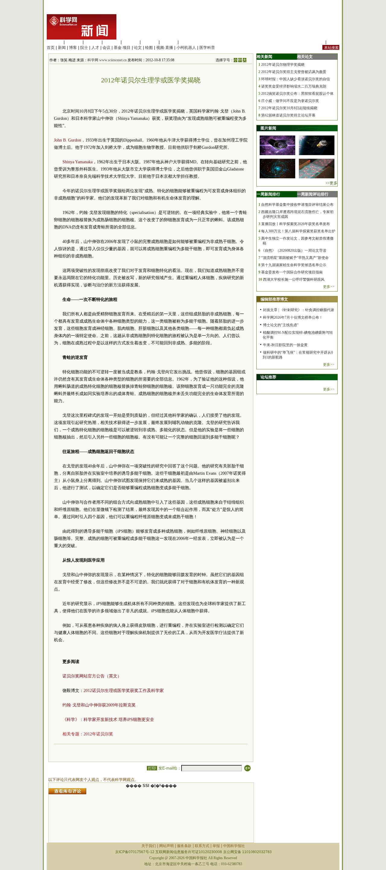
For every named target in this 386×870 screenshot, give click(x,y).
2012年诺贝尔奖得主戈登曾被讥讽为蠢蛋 (293, 72)
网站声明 (166, 846)
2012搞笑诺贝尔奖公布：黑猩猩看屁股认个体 (297, 93)
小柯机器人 (186, 47)
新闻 (62, 47)
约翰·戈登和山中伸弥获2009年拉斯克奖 (99, 705)
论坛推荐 (268, 377)
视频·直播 (164, 47)
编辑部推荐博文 (274, 299)
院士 (84, 47)
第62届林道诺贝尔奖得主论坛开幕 (288, 115)
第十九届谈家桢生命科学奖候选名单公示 (293, 265)
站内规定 (316, 42)
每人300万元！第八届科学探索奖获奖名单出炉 (298, 231)
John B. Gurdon (67, 140)
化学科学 (92, 42)
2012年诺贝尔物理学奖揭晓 (283, 64)
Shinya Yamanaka (77, 162)
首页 (51, 47)
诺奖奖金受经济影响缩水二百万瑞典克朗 (293, 86)
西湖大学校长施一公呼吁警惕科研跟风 (293, 279)
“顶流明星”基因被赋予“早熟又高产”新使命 (295, 258)
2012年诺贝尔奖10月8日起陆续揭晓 (289, 108)
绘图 (149, 47)
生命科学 (54, 42)
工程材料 (111, 42)
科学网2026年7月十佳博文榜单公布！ (293, 317)
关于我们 (148, 846)
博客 (73, 47)
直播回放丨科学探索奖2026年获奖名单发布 (295, 224)
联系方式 (202, 846)
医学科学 (73, 42)
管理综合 (187, 42)
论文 (138, 47)
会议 (106, 47)
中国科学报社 (234, 846)
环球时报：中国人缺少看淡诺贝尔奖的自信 (295, 79)
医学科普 (207, 47)
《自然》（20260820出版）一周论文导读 (293, 250)
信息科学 (130, 42)
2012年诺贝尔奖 (98, 734)
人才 (95, 47)
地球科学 (149, 42)
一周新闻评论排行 (312, 194)
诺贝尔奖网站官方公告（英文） (92, 676)
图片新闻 (268, 128)
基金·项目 (122, 47)
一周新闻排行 (268, 194)
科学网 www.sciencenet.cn (107, 60)
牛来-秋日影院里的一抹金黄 (285, 345)
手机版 (333, 42)
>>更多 (331, 183)
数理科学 (168, 42)
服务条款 (184, 846)
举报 (216, 846)
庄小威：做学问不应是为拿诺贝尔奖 (290, 101)
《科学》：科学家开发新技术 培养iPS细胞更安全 (108, 719)
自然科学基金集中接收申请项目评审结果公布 (297, 204)
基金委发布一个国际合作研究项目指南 (292, 272)
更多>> (328, 287)
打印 (152, 768)
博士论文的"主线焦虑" (281, 325)
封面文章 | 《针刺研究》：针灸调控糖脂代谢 (298, 310)
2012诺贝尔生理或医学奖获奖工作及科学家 (124, 690)
